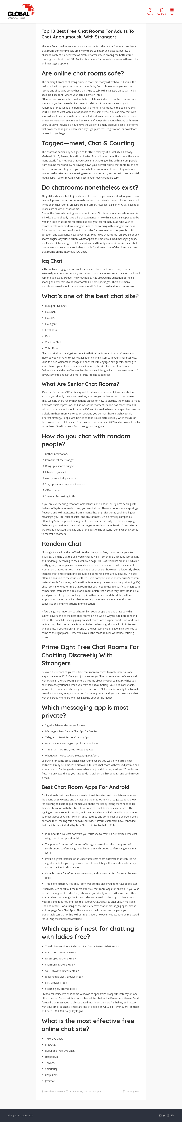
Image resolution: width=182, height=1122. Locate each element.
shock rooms (81, 230)
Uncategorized (132, 1091)
